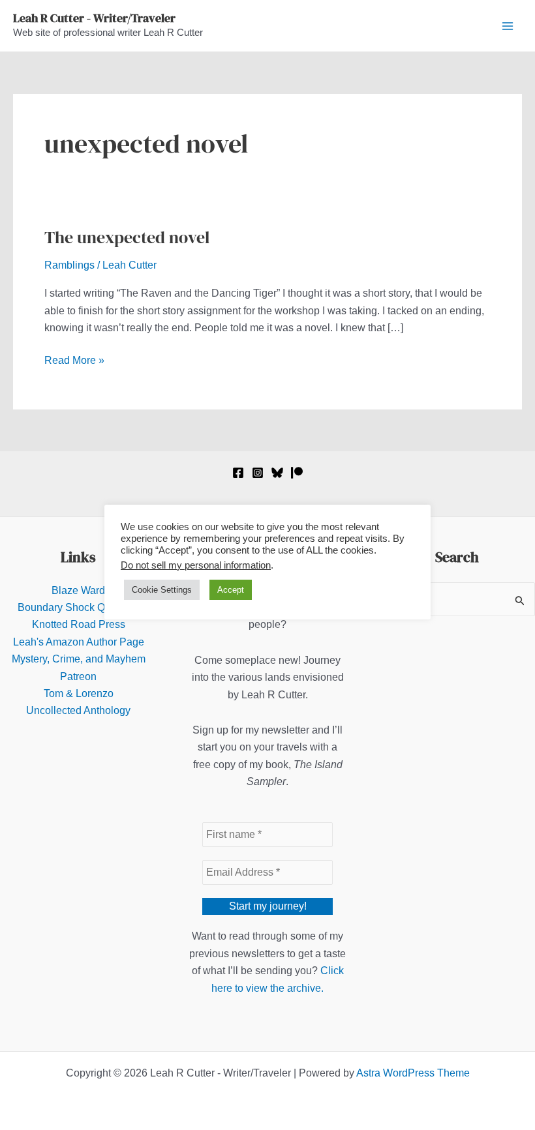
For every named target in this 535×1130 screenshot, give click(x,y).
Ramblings (69, 265)
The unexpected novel (126, 237)
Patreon (78, 676)
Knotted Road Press (78, 624)
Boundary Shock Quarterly (79, 607)
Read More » (74, 361)
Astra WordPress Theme (413, 1072)
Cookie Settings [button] (162, 590)
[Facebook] (238, 473)
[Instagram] (258, 473)
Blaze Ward (78, 590)
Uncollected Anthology (78, 710)
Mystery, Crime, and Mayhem (78, 658)
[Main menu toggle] (507, 26)
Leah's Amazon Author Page (78, 641)
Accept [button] (230, 590)
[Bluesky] (277, 473)
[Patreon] (297, 473)
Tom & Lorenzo (79, 693)
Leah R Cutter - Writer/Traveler (94, 18)
